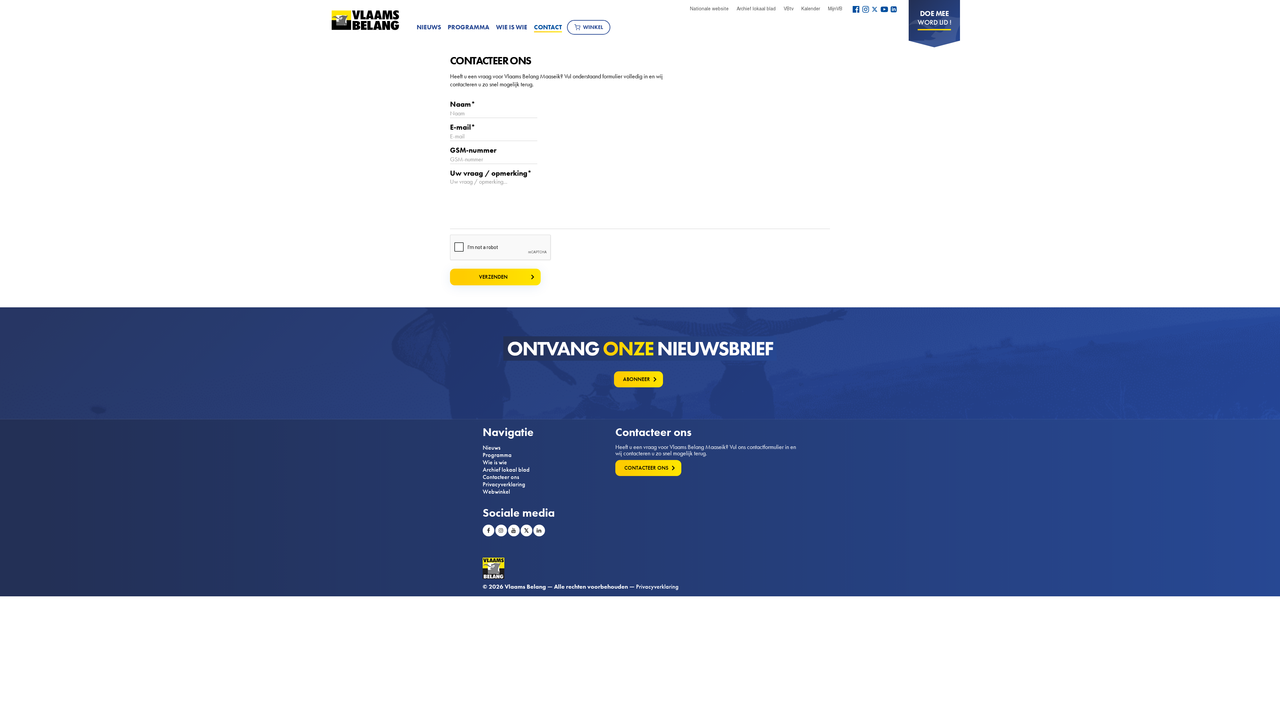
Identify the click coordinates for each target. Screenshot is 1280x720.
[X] (875, 9)
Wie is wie (511, 27)
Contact (548, 27)
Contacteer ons (501, 477)
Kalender (810, 8)
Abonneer (636, 379)
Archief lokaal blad (756, 8)
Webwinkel (496, 491)
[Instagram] (865, 9)
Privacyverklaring (504, 484)
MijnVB (835, 8)
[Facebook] (856, 9)
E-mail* (462, 127)
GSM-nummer (473, 150)
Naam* (462, 104)
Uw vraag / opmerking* (491, 173)
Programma (468, 27)
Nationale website (709, 8)
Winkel (593, 27)
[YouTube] (884, 9)
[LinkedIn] (894, 9)
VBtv (789, 8)
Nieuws (429, 27)
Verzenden (493, 277)
